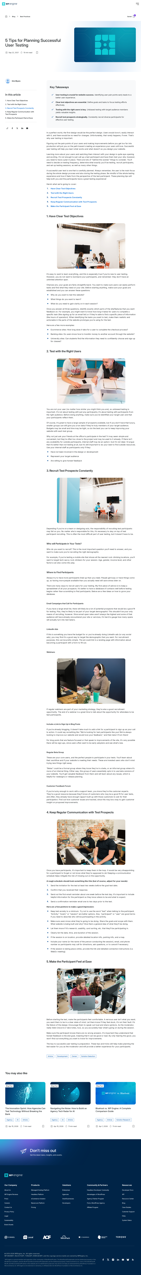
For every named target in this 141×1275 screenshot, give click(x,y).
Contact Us (8, 1207)
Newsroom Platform (37, 1203)
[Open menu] (137, 4)
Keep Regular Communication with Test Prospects (74, 202)
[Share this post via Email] (27, 128)
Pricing (33, 1207)
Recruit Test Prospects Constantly (66, 197)
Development (62, 1056)
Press (6, 1199)
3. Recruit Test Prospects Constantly (19, 108)
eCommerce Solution (38, 1199)
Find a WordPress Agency (96, 1203)
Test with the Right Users (62, 193)
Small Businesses (68, 1199)
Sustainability (8, 1220)
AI (17, 1120)
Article (50, 1056)
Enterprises (66, 1190)
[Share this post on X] (17, 128)
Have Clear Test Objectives (63, 188)
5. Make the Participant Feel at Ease (19, 118)
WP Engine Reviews (11, 1194)
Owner (74, 1056)
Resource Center (128, 1199)
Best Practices (25, 16)
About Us (7, 1190)
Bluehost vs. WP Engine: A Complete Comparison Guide (113, 1110)
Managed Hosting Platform (40, 1190)
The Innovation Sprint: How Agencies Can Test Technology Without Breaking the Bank (25, 1111)
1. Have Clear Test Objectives (16, 100)
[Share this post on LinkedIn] (22, 128)
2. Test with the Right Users (16, 104)
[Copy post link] (7, 128)
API (123, 1194)
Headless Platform (37, 1194)
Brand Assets (8, 1224)
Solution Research (123, 1120)
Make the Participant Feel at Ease (66, 206)
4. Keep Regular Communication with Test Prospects (19, 113)
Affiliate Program (92, 1207)
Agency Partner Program (95, 1199)
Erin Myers (16, 81)
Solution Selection (88, 1056)
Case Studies (126, 1207)
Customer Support (128, 1212)
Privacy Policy (9, 1212)
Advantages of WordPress (96, 1194)
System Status (127, 1220)
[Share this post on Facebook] (12, 128)
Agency (9, 1120)
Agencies (65, 1194)
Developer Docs (127, 1190)
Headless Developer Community (98, 1190)
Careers (7, 1203)
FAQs (124, 1216)
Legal (6, 1216)
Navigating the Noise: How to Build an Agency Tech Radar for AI (68, 1110)
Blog (13, 16)
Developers (66, 1203)
